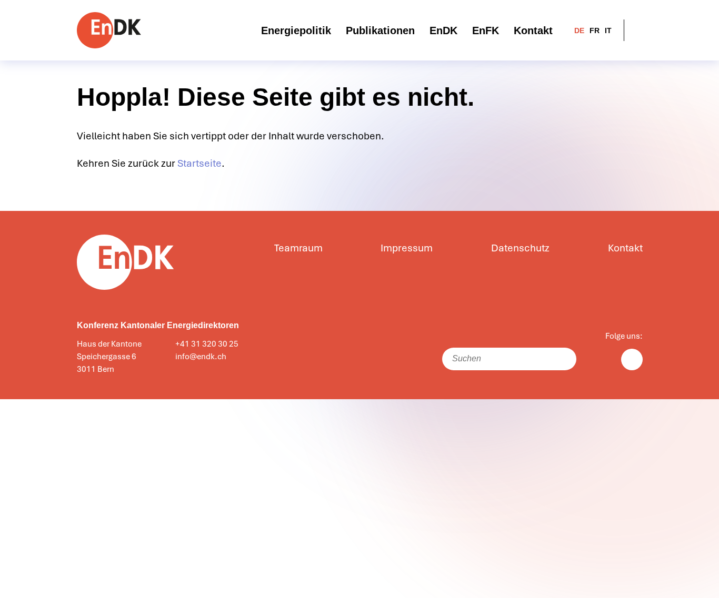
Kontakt (533, 30)
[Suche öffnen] (636, 30)
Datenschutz (520, 248)
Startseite (199, 163)
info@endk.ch (200, 356)
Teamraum (298, 248)
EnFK (485, 30)
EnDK (443, 30)
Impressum (407, 248)
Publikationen (380, 30)
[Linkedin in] (632, 359)
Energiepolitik (296, 30)
